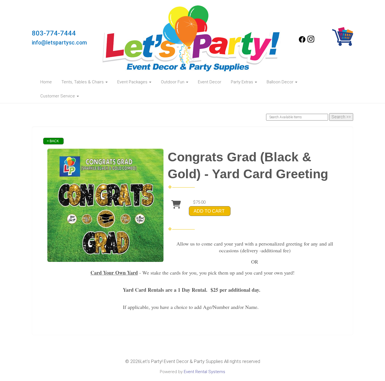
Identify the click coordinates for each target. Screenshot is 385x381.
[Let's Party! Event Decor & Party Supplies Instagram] (310, 41)
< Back (53, 141)
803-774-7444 (54, 33)
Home (46, 81)
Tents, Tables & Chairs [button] (83, 81)
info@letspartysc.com (59, 42)
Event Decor (209, 81)
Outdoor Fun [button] (173, 81)
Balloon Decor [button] (281, 81)
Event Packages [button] (133, 81)
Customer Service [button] (58, 96)
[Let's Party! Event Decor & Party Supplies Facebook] (302, 41)
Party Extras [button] (242, 81)
